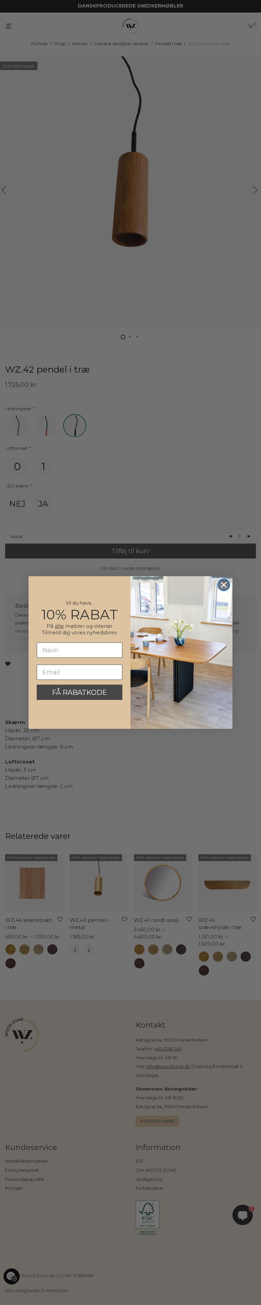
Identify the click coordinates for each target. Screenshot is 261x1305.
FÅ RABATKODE (79, 692)
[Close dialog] (224, 585)
